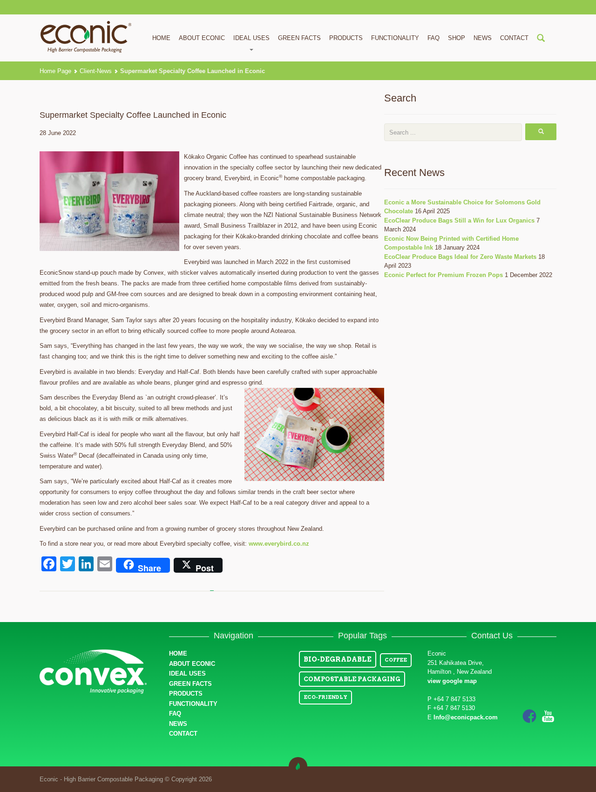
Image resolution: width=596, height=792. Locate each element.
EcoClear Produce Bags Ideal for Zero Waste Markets (460, 256)
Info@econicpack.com (465, 717)
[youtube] (548, 715)
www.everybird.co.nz (279, 543)
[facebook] (529, 715)
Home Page (55, 71)
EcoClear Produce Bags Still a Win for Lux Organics (459, 220)
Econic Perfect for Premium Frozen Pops (443, 274)
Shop (456, 37)
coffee (396, 660)
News (483, 37)
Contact (514, 37)
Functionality (395, 37)
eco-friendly (325, 697)
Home (161, 37)
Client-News (96, 71)
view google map (452, 680)
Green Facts (299, 37)
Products (346, 37)
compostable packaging (352, 679)
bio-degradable (338, 659)
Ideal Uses (187, 673)
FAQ (433, 37)
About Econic (202, 37)
